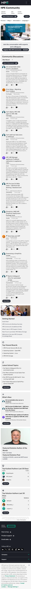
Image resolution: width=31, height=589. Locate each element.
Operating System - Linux (10, 353)
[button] (29, 565)
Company (4, 554)
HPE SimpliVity (13, 256)
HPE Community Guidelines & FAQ (12, 326)
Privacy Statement (10, 576)
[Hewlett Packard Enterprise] (15, 526)
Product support (7, 535)
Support (4, 559)
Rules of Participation (21, 519)
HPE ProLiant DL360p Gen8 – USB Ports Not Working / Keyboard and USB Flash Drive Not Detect (17, 408)
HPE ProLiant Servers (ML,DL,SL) (16, 70)
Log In (27, 16)
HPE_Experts (9, 476)
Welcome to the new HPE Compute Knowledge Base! (12, 335)
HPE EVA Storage (8, 356)
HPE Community (10, 7)
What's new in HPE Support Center (12, 329)
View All (5, 513)
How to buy (5, 532)
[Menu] (28, 2)
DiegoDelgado (9, 473)
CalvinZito (8, 480)
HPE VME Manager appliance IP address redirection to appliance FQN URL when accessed (17, 416)
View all (5, 483)
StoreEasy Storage (13, 237)
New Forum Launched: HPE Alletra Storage (14, 331)
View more (6, 301)
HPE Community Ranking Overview (12, 324)
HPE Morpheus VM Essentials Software (17, 92)
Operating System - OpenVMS (11, 350)
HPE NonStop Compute (14, 281)
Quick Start (5, 321)
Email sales (5, 539)
